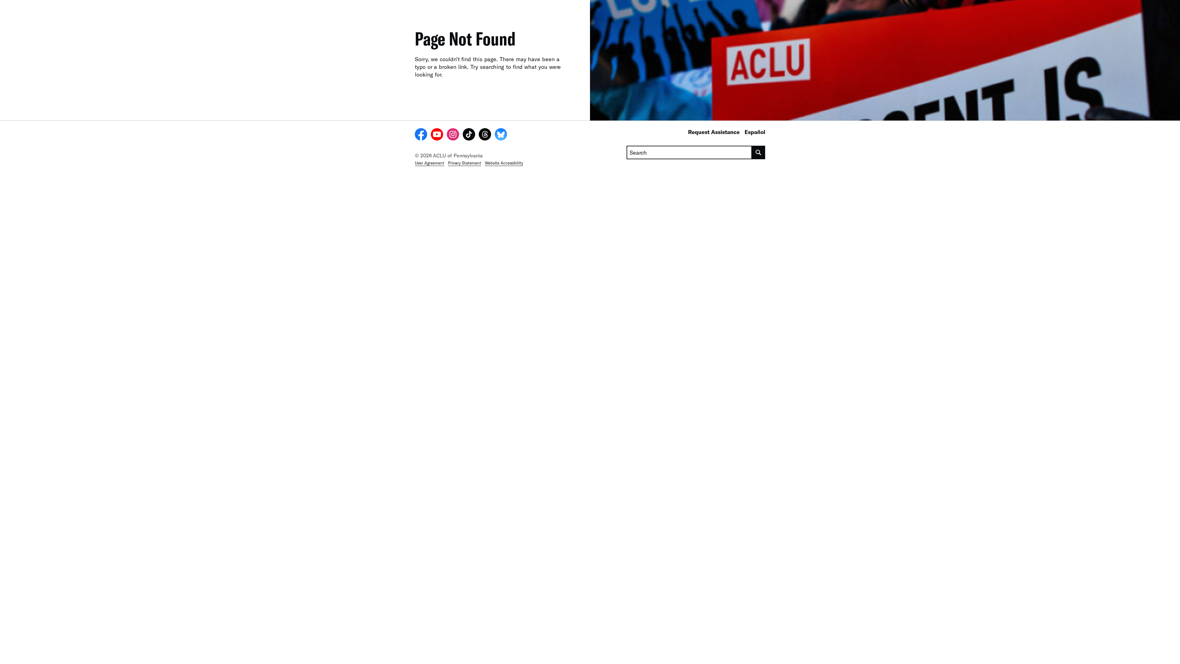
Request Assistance (714, 131)
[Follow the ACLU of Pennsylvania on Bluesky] (501, 135)
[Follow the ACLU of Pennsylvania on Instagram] (453, 135)
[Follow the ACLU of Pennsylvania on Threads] (485, 135)
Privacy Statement (464, 162)
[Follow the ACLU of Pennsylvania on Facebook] (421, 135)
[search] (758, 152)
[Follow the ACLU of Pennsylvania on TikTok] (469, 135)
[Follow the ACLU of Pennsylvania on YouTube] (437, 135)
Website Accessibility (504, 162)
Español (755, 131)
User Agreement (429, 162)
